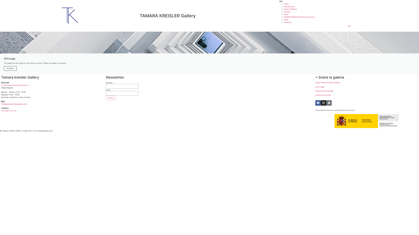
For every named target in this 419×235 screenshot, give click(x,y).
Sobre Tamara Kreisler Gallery (327, 82)
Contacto (287, 22)
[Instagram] (323, 103)
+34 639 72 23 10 (8, 111)
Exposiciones (289, 6)
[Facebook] (318, 103)
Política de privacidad (324, 91)
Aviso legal (319, 87)
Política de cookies (323, 95)
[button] (349, 1)
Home (286, 4)
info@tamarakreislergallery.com (14, 104)
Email (108, 90)
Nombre (109, 83)
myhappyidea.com (45, 131)
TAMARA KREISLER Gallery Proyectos (299, 17)
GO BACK (10, 68)
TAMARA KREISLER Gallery (168, 15)
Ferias (286, 14)
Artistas (287, 12)
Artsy (286, 19)
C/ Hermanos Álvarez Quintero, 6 (14, 85)
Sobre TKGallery (290, 9)
